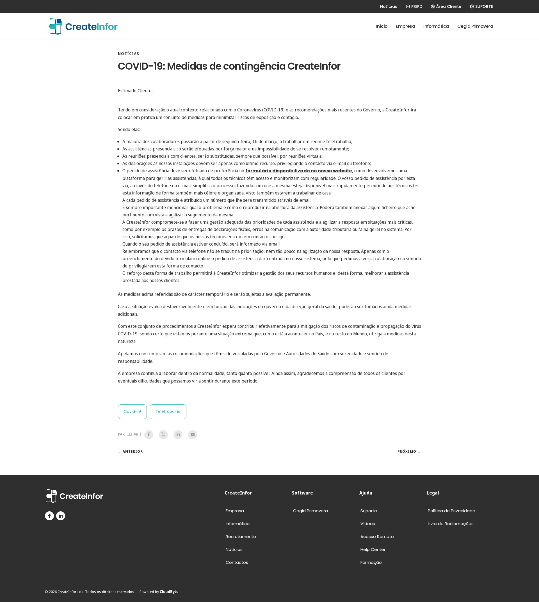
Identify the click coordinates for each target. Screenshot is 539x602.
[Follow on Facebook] (49, 515)
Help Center (372, 549)
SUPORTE (484, 6)
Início (382, 26)
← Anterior (130, 451)
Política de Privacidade (451, 511)
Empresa (405, 26)
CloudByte (169, 591)
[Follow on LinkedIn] (60, 515)
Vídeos (367, 524)
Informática (436, 26)
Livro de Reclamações (451, 524)
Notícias (388, 6)
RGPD (416, 6)
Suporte (368, 511)
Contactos (237, 562)
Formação (371, 562)
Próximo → (409, 451)
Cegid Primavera (475, 26)
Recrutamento (241, 536)
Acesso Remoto (377, 536)
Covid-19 (132, 411)
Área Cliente (448, 6)
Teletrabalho (168, 411)
